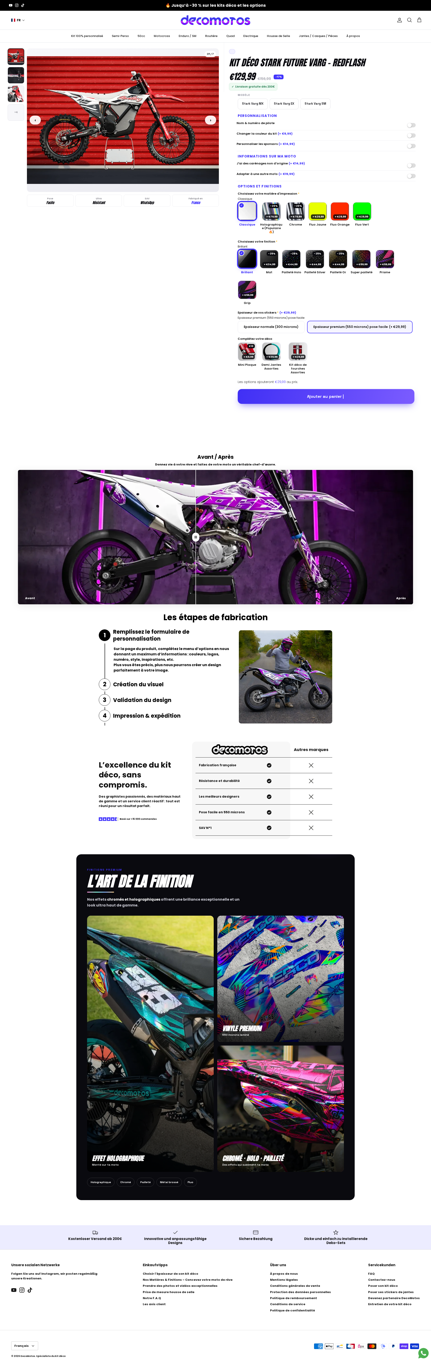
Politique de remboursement (293, 1298)
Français (21, 1346)
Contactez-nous (381, 1280)
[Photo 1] (16, 56)
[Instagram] (16, 5)
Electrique (250, 36)
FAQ (371, 1274)
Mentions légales (284, 1280)
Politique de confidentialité (292, 1310)
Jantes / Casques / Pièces (318, 36)
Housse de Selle (278, 36)
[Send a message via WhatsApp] (423, 1353)
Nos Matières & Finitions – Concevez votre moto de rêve (188, 1280)
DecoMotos (27, 1356)
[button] (18, 20)
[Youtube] (10, 5)
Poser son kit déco (383, 1286)
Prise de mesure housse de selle (168, 1292)
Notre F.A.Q (152, 1298)
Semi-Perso (120, 36)
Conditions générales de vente (295, 1286)
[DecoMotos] (215, 20)
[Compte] (398, 20)
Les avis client (154, 1304)
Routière (211, 36)
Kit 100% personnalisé (87, 36)
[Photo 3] (16, 94)
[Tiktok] (22, 5)
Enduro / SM (187, 36)
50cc (141, 36)
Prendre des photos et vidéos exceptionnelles (180, 1286)
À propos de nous (284, 1274)
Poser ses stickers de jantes (391, 1292)
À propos (353, 36)
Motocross (162, 36)
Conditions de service (287, 1304)
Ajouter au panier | (325, 396)
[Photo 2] (16, 75)
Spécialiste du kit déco (51, 1356)
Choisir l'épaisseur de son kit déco (170, 1274)
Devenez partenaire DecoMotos (394, 1298)
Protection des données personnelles (300, 1292)
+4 (16, 112)
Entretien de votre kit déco (389, 1304)
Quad (230, 36)
